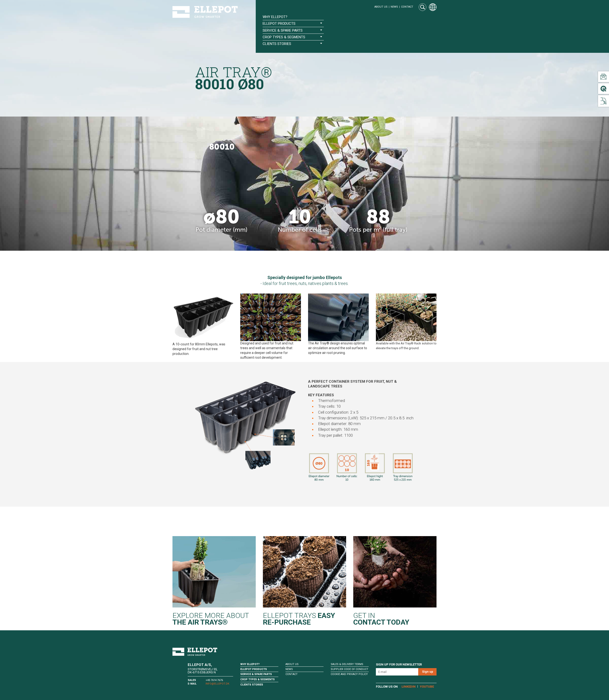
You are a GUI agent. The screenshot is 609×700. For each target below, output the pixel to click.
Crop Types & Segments (257, 679)
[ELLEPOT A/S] (205, 12)
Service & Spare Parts (256, 674)
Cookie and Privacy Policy (349, 674)
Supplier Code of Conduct (349, 669)
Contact (407, 6)
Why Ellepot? (275, 17)
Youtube (427, 686)
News (394, 6)
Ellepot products (253, 669)
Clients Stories (251, 684)
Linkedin (409, 686)
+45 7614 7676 (214, 680)
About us (381, 6)
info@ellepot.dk (217, 683)
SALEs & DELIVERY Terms (347, 664)
